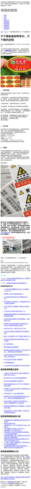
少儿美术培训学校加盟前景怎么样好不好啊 (16, 365)
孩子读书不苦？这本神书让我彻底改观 (15, 378)
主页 (2, 32)
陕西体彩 (6, 22)
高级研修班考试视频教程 (11, 347)
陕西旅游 (6, 27)
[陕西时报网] (9, 12)
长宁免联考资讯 (8, 344)
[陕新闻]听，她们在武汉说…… (14, 430)
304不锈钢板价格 (9, 362)
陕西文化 (6, 20)
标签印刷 (8, 50)
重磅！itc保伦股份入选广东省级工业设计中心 (17, 336)
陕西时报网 (10, 482)
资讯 (5, 17)
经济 (5, 18)
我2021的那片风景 (10, 423)
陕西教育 (6, 25)
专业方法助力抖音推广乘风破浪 (13, 359)
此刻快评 (6, 29)
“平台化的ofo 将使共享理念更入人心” (15, 311)
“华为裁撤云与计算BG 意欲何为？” (15, 428)
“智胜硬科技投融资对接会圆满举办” (16, 283)
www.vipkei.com (5, 232)
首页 (5, 15)
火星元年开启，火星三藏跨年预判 (14, 393)
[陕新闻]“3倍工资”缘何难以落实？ (14, 294)
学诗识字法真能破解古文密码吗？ (14, 381)
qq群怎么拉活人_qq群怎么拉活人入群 (15, 328)
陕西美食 (6, 23)
